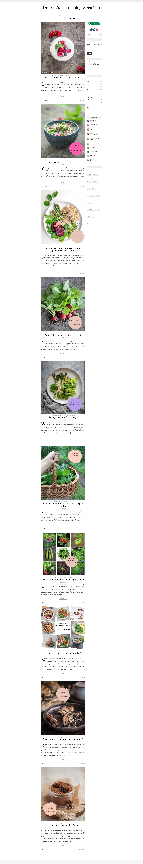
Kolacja (59, 159)
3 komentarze (82, 186)
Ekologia (56, 577)
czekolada (95, 174)
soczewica (89, 211)
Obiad (61, 245)
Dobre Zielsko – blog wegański (71, 7)
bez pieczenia (90, 169)
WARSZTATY (88, 15)
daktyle (95, 176)
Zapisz (89, 53)
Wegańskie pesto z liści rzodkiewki (63, 334)
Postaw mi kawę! (44, 1)
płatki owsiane (90, 209)
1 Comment (82, 677)
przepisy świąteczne (91, 204)
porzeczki (89, 202)
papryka (89, 197)
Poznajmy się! (51, 1)
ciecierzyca (94, 172)
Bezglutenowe (55, 75)
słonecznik (89, 214)
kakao (93, 183)
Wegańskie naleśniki (93, 120)
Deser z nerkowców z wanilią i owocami (63, 77)
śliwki (88, 223)
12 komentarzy (82, 100)
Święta (73, 737)
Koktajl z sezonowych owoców (94, 147)
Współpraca (65, 1)
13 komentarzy (82, 602)
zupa (99, 221)
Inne (87, 86)
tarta (88, 216)
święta (93, 223)
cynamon (89, 174)
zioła (95, 221)
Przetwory (89, 99)
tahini (95, 214)
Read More (63, 96)
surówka (96, 211)
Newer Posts (80, 854)
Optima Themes (50, 861)
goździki (89, 179)
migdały (94, 188)
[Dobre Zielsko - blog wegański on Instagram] (94, 29)
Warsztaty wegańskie (58, 1)
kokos (97, 186)
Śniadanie (74, 159)
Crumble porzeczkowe (93, 155)
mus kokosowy (90, 193)
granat (94, 179)
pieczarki (89, 200)
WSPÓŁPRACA (72, 18)
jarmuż (88, 183)
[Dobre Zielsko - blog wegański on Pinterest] (97, 29)
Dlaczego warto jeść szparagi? (62, 417)
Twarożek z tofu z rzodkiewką (63, 161)
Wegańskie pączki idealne (94, 124)
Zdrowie (74, 415)
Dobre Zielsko (44, 100)
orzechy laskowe (91, 195)
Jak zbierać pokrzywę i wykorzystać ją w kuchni (63, 504)
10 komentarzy (82, 273)
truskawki (89, 218)
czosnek (89, 176)
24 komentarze (82, 441)
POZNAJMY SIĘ (96, 15)
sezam (97, 209)
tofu (93, 216)
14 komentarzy (82, 528)
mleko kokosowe (91, 190)
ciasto (88, 172)
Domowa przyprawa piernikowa (62, 825)
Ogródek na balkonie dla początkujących (63, 579)
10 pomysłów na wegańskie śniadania (63, 653)
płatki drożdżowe (91, 207)
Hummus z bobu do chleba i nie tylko (95, 143)
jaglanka (95, 181)
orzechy (98, 193)
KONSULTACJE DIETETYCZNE (78, 15)
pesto (94, 197)
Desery (61, 75)
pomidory (96, 200)
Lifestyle (88, 91)
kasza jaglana (90, 186)
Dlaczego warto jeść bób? (93, 151)
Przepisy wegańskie (68, 75)
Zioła (70, 501)
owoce (98, 195)
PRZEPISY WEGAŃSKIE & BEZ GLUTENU (60, 15)
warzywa (96, 218)
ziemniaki (89, 221)
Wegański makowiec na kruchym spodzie (63, 739)
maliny (88, 188)
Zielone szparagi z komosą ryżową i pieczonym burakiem (63, 249)
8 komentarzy (82, 763)
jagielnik (89, 181)
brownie (97, 169)
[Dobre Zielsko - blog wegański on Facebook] (91, 29)
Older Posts (45, 854)
